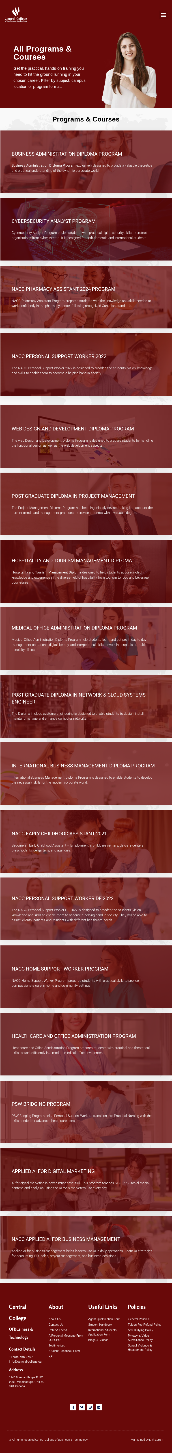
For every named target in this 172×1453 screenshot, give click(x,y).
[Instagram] (90, 1407)
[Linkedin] (99, 1407)
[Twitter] (82, 1407)
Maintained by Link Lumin (147, 1439)
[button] (163, 15)
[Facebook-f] (73, 1407)
